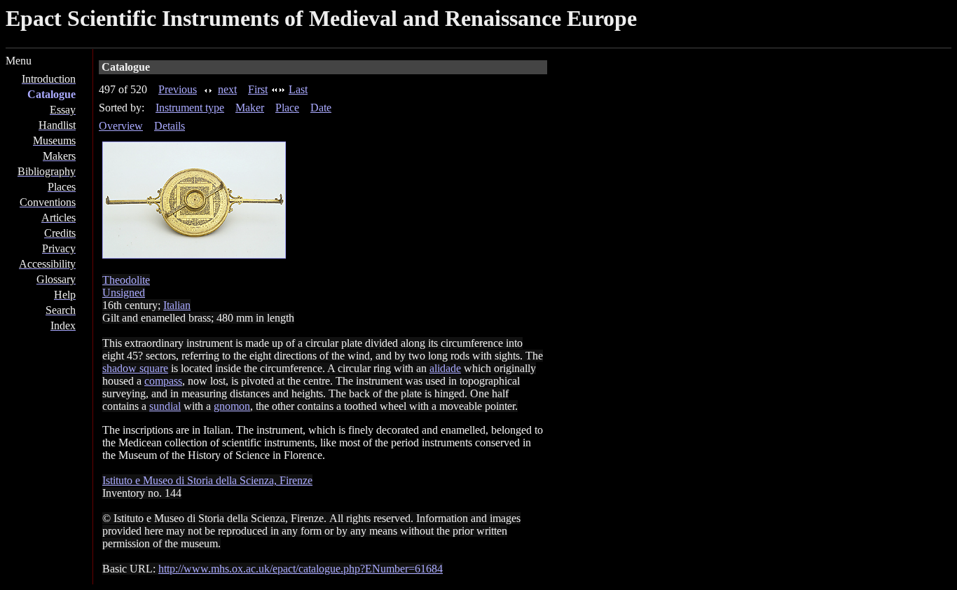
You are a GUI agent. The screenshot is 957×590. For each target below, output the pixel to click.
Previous (177, 89)
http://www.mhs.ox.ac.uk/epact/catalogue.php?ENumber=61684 (300, 569)
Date (320, 108)
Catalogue (51, 94)
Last (298, 89)
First (258, 89)
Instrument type (190, 108)
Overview (121, 126)
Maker (249, 108)
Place (287, 108)
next (227, 89)
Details (169, 126)
